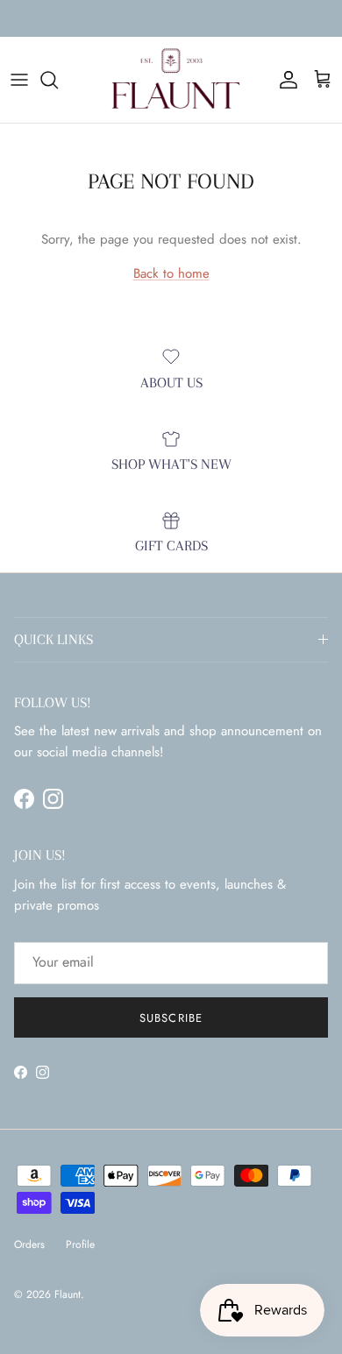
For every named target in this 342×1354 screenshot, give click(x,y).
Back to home (171, 273)
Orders (29, 1244)
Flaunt (67, 1294)
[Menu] (19, 79)
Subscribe (170, 1018)
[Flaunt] (171, 80)
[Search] (58, 79)
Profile (80, 1244)
